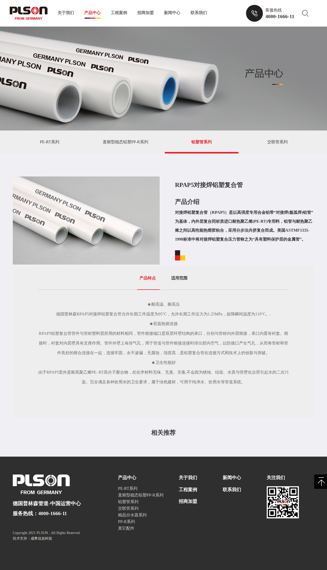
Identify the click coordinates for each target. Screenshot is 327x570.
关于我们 (66, 12)
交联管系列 (277, 142)
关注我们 (276, 477)
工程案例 (119, 12)
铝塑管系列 (201, 142)
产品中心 (92, 12)
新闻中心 (172, 12)
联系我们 (199, 12)
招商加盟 (145, 12)
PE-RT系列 (49, 142)
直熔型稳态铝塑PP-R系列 (125, 142)
